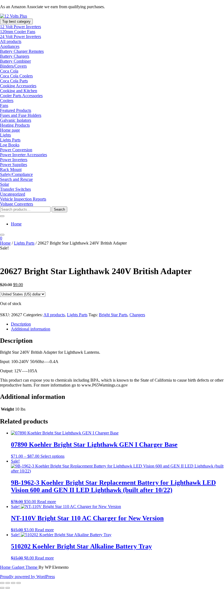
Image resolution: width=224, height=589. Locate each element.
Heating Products (15, 125)
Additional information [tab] (30, 329)
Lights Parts (10, 140)
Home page (10, 130)
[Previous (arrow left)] (2, 588)
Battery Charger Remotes (22, 51)
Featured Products (15, 110)
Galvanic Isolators (15, 120)
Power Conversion (16, 149)
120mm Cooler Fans (17, 31)
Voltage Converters (16, 204)
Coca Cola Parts (14, 81)
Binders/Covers (13, 66)
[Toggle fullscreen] (7, 583)
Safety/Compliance (16, 174)
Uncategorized (12, 194)
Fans (4, 105)
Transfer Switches (15, 189)
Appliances (9, 46)
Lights (5, 135)
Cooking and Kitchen (18, 90)
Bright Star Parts (113, 314)
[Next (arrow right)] (7, 588)
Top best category (16, 21)
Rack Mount (11, 169)
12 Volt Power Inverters (20, 26)
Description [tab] (21, 324)
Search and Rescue (16, 179)
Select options (52, 456)
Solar (4, 184)
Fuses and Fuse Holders (20, 115)
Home (16, 224)
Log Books (9, 145)
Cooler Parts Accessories (21, 95)
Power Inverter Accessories (23, 154)
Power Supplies (13, 164)
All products (10, 41)
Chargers (137, 314)
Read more (46, 501)
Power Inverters (13, 159)
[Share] (13, 583)
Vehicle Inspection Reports (23, 199)
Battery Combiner (15, 61)
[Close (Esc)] (18, 583)
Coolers (6, 100)
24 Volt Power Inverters (20, 36)
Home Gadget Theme (19, 567)
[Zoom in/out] (2, 583)
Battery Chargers (14, 56)
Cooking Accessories (18, 85)
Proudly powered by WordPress (27, 576)
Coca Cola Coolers (16, 76)
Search (59, 209)
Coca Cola (9, 71)
